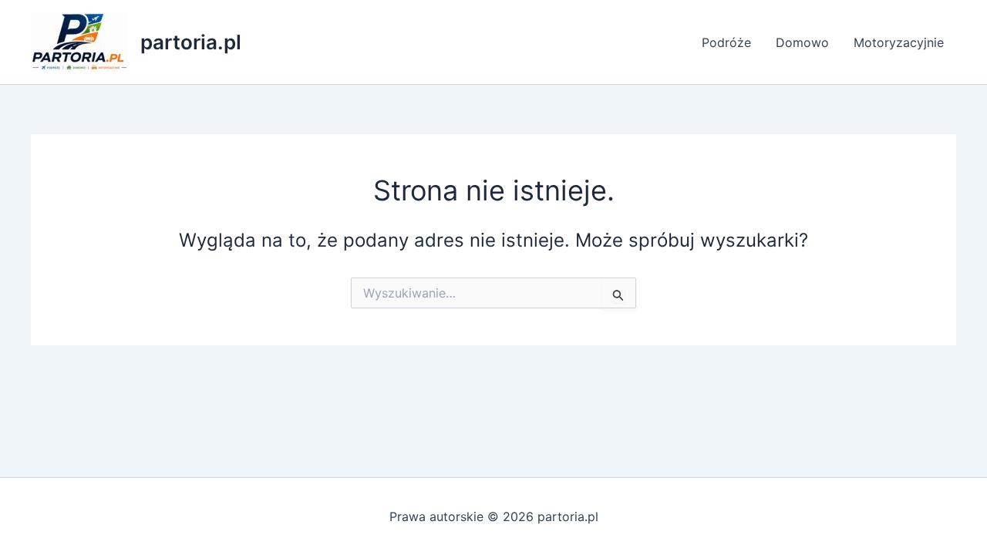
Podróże (726, 42)
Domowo (802, 42)
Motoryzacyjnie (899, 42)
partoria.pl (190, 42)
